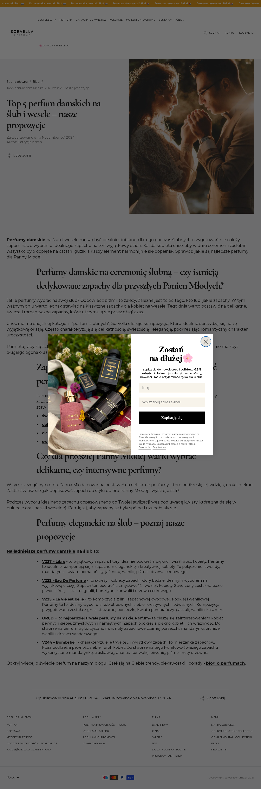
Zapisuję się (171, 418)
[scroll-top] (251, 779)
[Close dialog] (206, 341)
